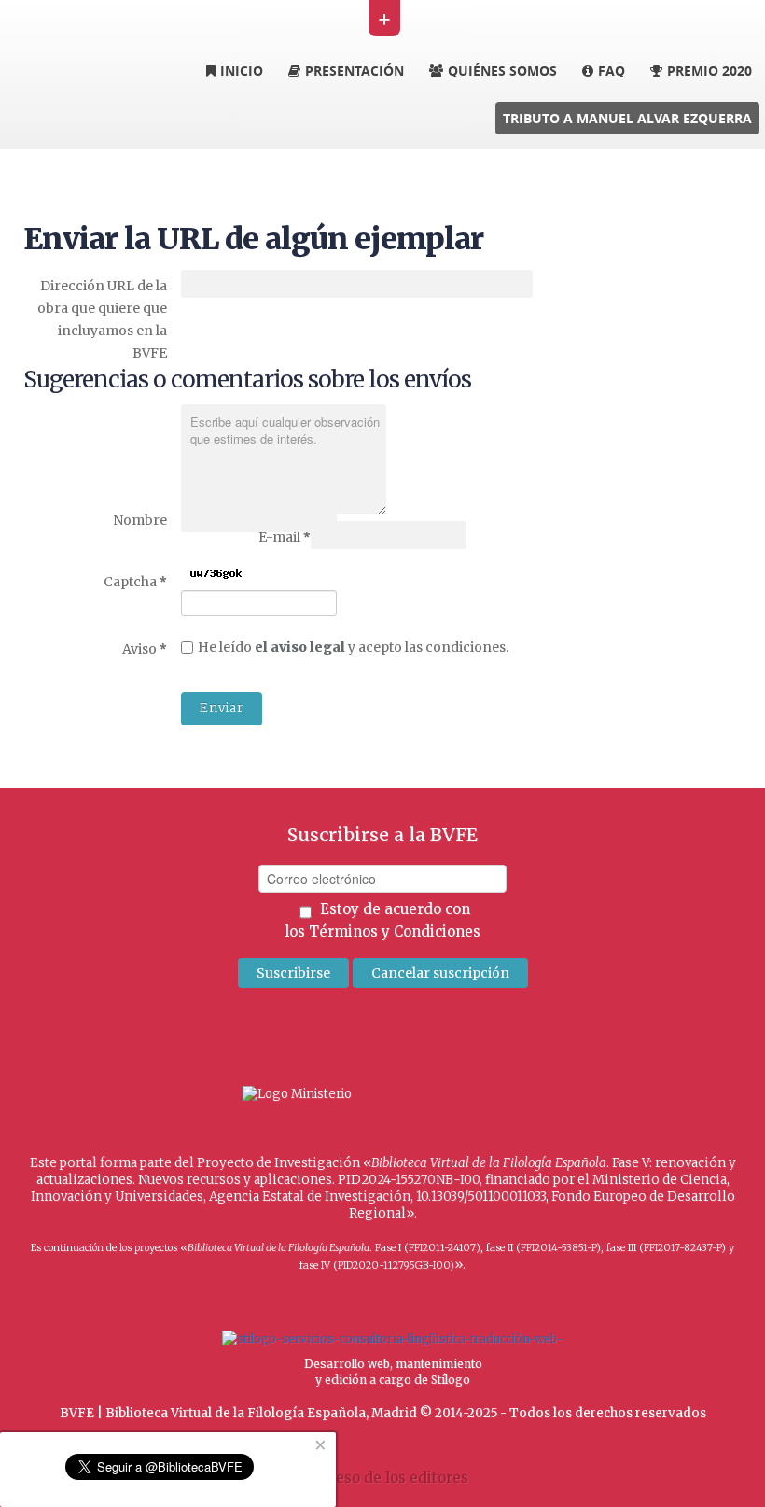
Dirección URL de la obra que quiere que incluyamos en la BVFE (102, 319)
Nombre (140, 520)
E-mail (284, 536)
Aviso (144, 648)
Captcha (135, 581)
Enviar (221, 708)
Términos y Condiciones (394, 931)
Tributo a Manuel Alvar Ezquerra (627, 118)
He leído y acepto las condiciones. (353, 647)
